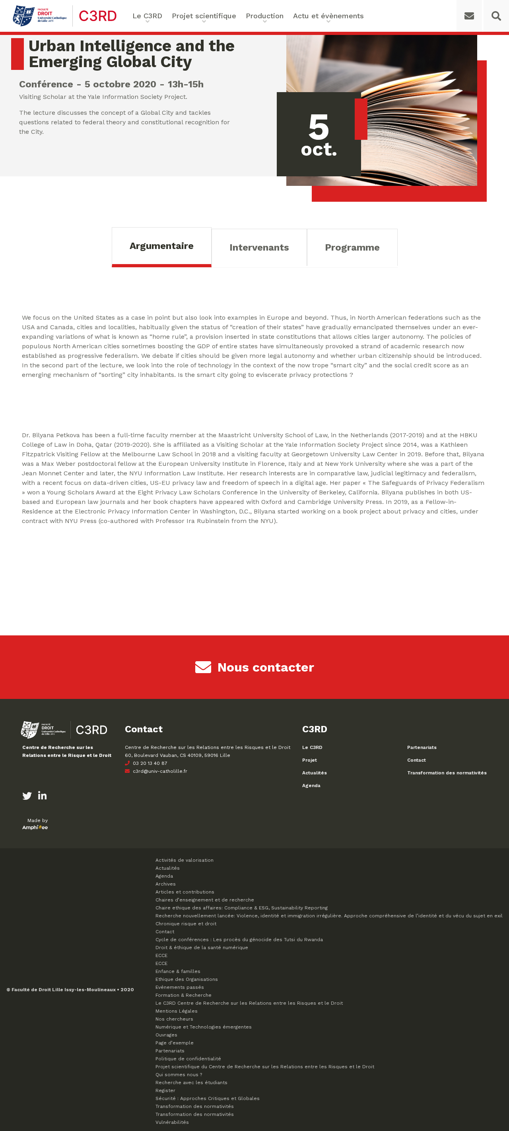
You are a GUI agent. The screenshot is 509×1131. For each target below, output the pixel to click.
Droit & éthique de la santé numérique (201, 947)
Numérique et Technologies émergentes (203, 1027)
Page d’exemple (174, 1043)
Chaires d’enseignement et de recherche (204, 900)
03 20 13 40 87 (149, 763)
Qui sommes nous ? (178, 1074)
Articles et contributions (184, 892)
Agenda (311, 785)
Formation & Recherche (183, 995)
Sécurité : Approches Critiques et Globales (207, 1098)
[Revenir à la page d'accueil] (65, 25)
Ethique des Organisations (186, 979)
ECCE (161, 955)
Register (165, 1090)
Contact (416, 760)
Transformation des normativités (447, 773)
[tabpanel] (254, 432)
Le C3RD (312, 747)
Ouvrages (166, 1035)
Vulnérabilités (172, 1122)
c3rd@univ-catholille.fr (159, 771)
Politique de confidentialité (188, 1059)
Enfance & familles (177, 971)
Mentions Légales (176, 1011)
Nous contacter (266, 667)
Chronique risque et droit (185, 923)
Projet (309, 760)
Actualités (314, 773)
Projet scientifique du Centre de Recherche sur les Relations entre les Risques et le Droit (264, 1066)
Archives (165, 884)
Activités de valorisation (184, 860)
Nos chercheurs (174, 1019)
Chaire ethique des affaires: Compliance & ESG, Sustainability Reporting (241, 908)
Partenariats (422, 747)
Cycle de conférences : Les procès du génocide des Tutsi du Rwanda (239, 939)
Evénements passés (179, 987)
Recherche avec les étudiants (191, 1082)
